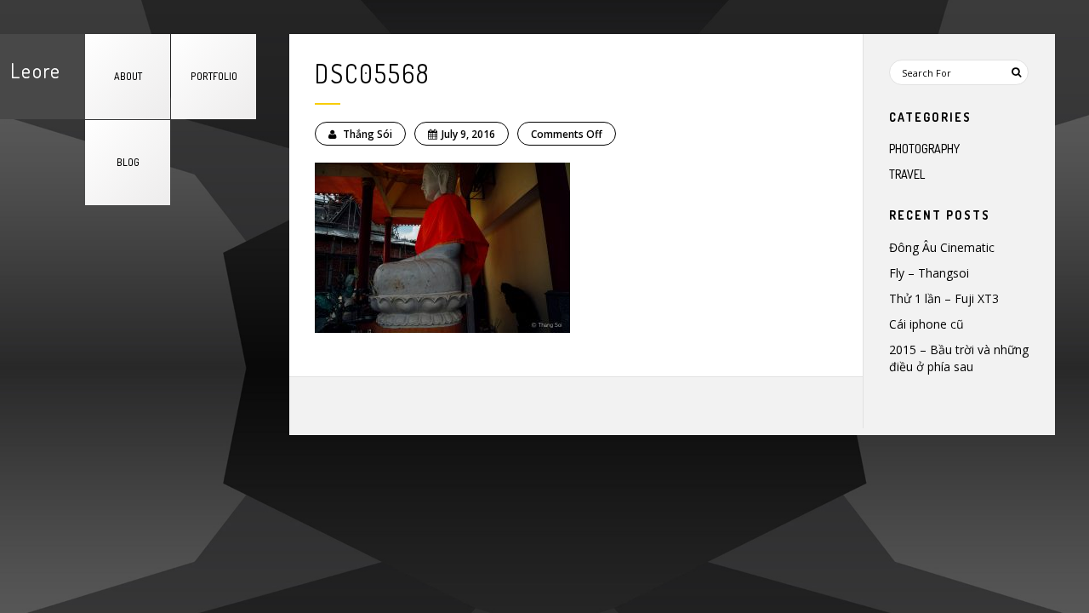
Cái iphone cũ (926, 324)
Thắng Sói (366, 134)
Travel (907, 174)
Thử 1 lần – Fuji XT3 (944, 298)
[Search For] (1016, 72)
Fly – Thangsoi (929, 273)
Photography (924, 148)
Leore (35, 70)
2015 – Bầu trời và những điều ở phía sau (959, 358)
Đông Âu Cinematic (942, 247)
